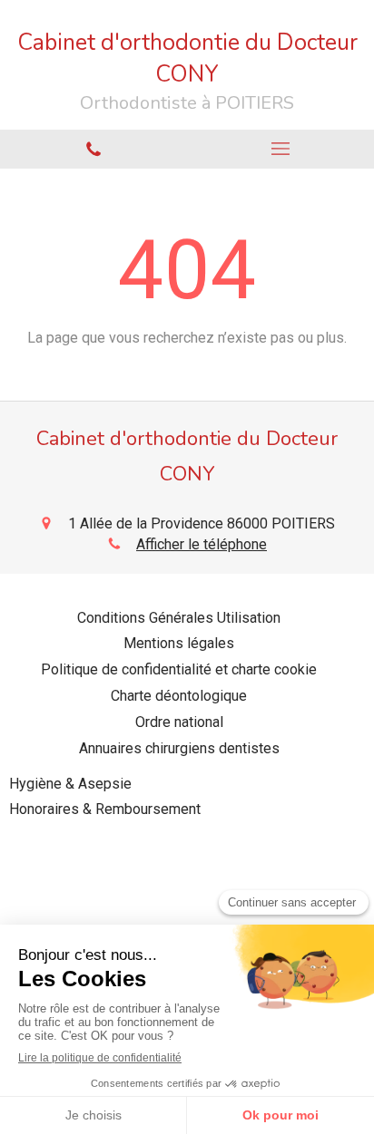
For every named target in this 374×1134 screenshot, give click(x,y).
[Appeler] (93, 149)
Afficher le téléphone (201, 544)
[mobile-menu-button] (280, 149)
